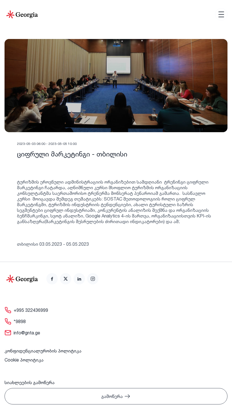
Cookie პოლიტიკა (24, 360)
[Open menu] (221, 14)
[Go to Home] (22, 14)
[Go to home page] (22, 279)
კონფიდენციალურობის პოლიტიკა (43, 351)
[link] (52, 278)
